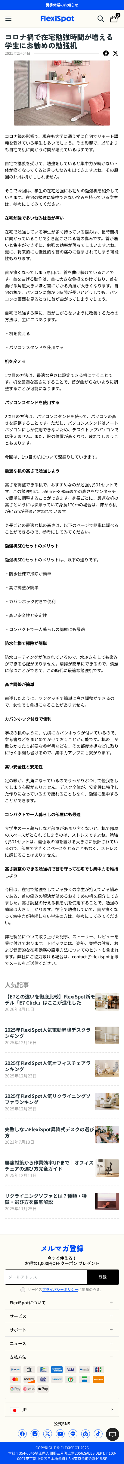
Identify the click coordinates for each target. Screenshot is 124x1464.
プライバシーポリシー (60, 1289)
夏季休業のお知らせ (62, 4)
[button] (62, 1302)
